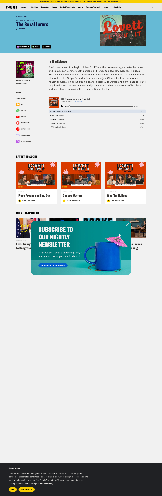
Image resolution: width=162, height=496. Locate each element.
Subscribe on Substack (53, 265)
